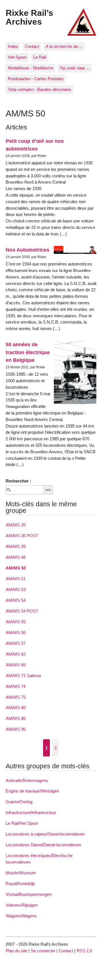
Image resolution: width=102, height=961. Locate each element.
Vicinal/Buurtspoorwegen (29, 894)
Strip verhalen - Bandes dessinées (39, 89)
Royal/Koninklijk (20, 883)
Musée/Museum (21, 872)
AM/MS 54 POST (22, 611)
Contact (32, 46)
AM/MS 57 (16, 643)
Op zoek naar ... (75, 67)
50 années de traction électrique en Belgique (28, 352)
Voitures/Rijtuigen (22, 905)
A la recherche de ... (64, 46)
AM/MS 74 (16, 686)
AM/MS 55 (16, 621)
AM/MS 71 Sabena (23, 675)
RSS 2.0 (84, 950)
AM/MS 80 (16, 707)
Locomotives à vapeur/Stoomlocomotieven (45, 834)
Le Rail (39, 57)
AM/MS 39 (16, 546)
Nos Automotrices (27, 250)
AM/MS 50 (16, 567)
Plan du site (16, 950)
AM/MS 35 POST (22, 535)
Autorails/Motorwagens (27, 780)
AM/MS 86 (16, 718)
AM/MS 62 (16, 654)
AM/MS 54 (16, 600)
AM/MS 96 (16, 729)
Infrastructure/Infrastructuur (31, 812)
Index (13, 46)
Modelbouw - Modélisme (30, 67)
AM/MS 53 (16, 589)
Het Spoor (17, 57)
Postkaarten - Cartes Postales (36, 78)
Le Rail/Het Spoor (22, 823)
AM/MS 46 (16, 557)
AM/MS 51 (16, 578)
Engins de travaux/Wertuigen (32, 790)
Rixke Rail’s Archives (29, 17)
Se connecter (43, 950)
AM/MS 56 (16, 632)
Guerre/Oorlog (19, 801)
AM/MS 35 (16, 524)
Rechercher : (18, 481)
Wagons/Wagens (21, 915)
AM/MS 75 (16, 697)
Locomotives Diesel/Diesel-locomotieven (43, 844)
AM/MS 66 (16, 664)
